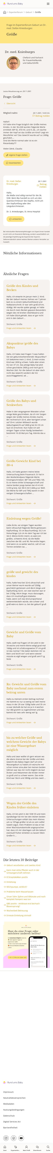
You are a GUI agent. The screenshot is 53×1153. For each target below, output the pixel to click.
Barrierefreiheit (10, 1127)
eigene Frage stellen (18, 155)
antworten (17, 219)
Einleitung (11, 882)
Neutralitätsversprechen (14, 1098)
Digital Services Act (12, 1121)
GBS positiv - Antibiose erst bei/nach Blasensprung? (23, 905)
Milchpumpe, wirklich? (17, 887)
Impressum (8, 1092)
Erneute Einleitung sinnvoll (19, 915)
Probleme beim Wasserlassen (20, 891)
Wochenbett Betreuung (17, 910)
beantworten (15, 163)
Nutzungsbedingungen (13, 1109)
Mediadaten (8, 1104)
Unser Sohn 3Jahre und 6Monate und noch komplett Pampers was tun (26, 898)
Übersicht (11, 103)
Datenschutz (9, 1115)
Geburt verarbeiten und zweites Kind (23, 865)
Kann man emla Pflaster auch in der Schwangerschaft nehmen (23, 871)
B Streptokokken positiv (17, 877)
